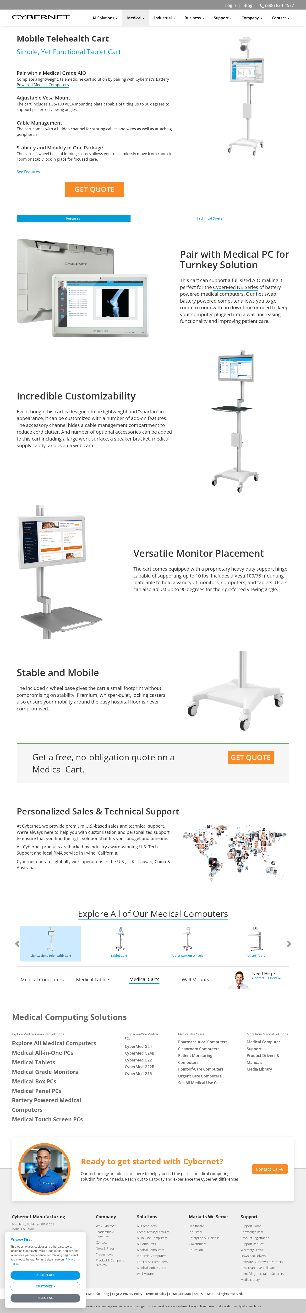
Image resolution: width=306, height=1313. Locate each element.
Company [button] (250, 18)
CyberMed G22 (138, 1060)
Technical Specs (209, 218)
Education (196, 1250)
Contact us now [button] (265, 978)
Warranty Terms (252, 1250)
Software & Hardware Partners (262, 1262)
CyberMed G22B (139, 1066)
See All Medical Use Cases (201, 1082)
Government (197, 1244)
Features (73, 218)
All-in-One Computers (152, 1238)
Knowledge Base (252, 1232)
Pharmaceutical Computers (203, 1042)
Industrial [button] (163, 18)
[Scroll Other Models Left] (23, 943)
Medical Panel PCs (36, 1091)
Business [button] (193, 18)
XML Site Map (203, 1294)
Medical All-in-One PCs (42, 1052)
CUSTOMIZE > (45, 1286)
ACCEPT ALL (45, 1275)
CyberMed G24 (138, 1046)
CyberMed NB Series (235, 287)
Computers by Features (153, 1232)
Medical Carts (144, 979)
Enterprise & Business (204, 1238)
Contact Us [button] (267, 1169)
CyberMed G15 (138, 1073)
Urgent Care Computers (199, 1076)
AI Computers (146, 1244)
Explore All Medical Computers (54, 1043)
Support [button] (222, 18)
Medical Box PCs (34, 1081)
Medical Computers (42, 979)
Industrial (195, 1232)
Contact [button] (279, 18)
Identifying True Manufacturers (262, 1273)
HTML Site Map (180, 1294)
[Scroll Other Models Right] (282, 943)
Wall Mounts (195, 979)
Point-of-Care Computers (201, 1069)
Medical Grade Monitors (45, 1072)
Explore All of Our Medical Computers (153, 913)
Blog (247, 5)
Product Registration (255, 1238)
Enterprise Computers (152, 1262)
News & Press (105, 1248)
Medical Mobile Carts (151, 1268)
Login (230, 5)
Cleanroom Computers (198, 1048)
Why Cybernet (105, 1226)
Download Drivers (253, 1256)
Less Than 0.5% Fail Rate (258, 1268)
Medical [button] (134, 18)
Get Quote (95, 189)
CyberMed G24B (139, 1053)
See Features (28, 171)
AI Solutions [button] (104, 18)
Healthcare (196, 1226)
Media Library (259, 1069)
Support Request (252, 1244)
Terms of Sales (156, 1294)
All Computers (147, 1226)
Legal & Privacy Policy (127, 1294)
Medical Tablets (93, 979)
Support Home (251, 1226)
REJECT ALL (45, 1298)
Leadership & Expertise (105, 1234)
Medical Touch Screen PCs (47, 1119)
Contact (101, 1242)
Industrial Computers (151, 1256)
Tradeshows (104, 1254)
